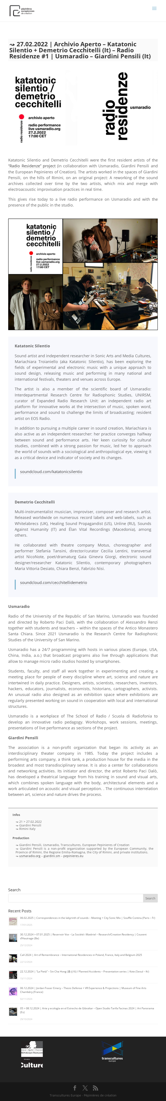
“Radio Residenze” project (32, 165)
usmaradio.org (29, 856)
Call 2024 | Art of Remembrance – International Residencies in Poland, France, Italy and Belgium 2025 (81, 955)
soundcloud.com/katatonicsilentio (51, 471)
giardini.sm (52, 856)
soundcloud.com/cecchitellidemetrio (53, 582)
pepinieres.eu (73, 856)
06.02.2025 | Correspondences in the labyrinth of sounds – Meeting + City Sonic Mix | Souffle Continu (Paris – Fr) (87, 918)
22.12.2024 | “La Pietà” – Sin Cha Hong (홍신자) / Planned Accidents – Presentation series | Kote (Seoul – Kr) (84, 971)
